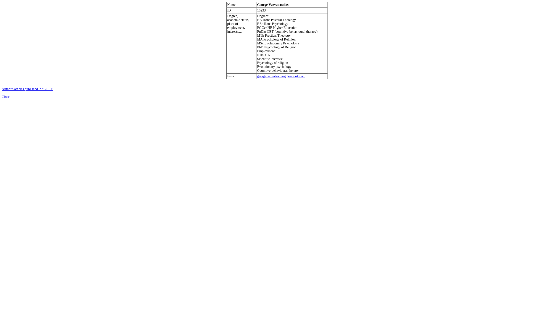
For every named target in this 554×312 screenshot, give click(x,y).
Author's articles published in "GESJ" (27, 89)
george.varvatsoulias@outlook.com (281, 76)
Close (6, 97)
